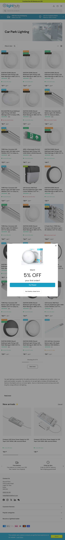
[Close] (56, 246)
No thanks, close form (32, 291)
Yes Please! (32, 285)
